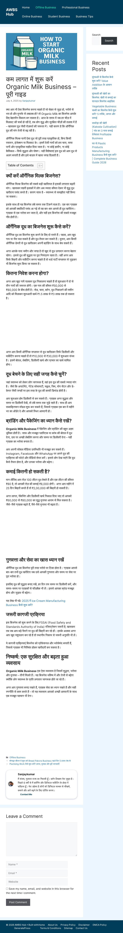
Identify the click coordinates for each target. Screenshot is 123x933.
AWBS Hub (11, 12)
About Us (53, 924)
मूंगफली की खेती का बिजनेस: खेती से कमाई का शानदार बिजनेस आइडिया (104, 97)
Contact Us (81, 928)
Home (26, 7)
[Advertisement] (41, 325)
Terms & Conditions (50, 928)
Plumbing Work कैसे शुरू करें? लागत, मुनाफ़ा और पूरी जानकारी (34, 764)
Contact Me (26, 794)
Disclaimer (84, 924)
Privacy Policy (68, 924)
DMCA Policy (99, 924)
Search (96, 34)
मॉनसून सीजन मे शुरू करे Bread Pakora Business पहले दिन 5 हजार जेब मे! (40, 760)
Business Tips (84, 16)
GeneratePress (22, 928)
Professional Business (75, 7)
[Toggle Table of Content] (38, 165)
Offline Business (46, 7)
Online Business (32, 16)
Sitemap (68, 928)
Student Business (59, 16)
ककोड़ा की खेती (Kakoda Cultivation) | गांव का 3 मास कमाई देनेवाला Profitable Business (104, 131)
